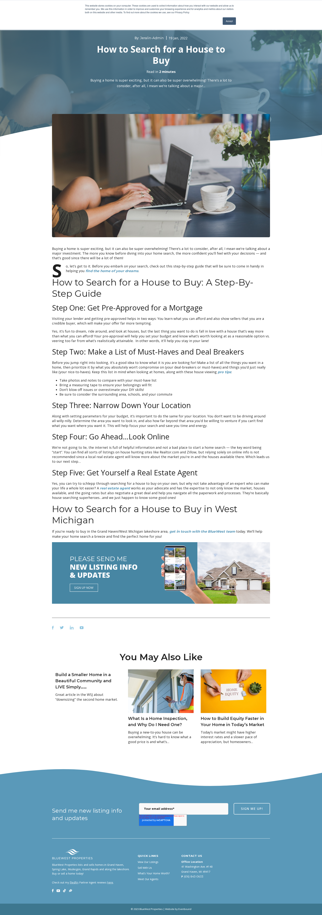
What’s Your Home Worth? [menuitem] (154, 873)
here (110, 882)
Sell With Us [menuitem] (145, 867)
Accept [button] (229, 21)
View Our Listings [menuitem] (148, 862)
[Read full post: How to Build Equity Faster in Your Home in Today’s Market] (233, 691)
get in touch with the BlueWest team (202, 531)
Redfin (74, 882)
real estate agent (115, 488)
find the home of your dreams (112, 271)
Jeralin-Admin (152, 38)
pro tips (224, 372)
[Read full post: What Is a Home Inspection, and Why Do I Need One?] (161, 691)
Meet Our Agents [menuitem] (148, 879)
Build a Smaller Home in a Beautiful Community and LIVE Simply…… (83, 681)
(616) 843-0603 (193, 876)
